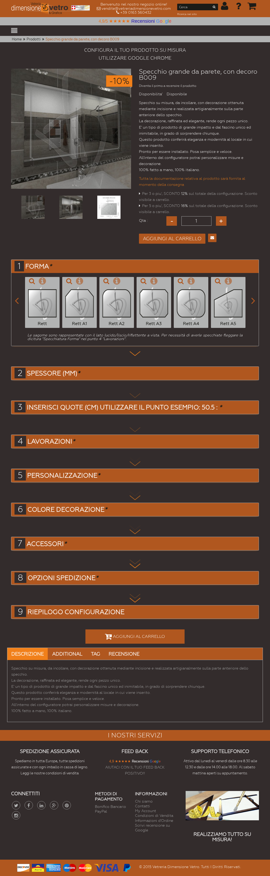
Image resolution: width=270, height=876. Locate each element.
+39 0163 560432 (135, 12)
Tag (95, 654)
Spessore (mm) (53, 373)
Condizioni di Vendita (154, 815)
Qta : (143, 220)
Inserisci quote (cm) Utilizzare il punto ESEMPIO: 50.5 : (124, 407)
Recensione (124, 654)
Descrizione (27, 654)
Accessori (46, 544)
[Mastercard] (85, 867)
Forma (38, 266)
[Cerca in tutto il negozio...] (214, 8)
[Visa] (107, 867)
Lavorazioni (51, 441)
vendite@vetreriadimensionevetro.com (136, 8)
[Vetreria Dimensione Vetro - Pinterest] (66, 805)
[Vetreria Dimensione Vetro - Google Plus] (54, 805)
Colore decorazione (67, 509)
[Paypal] (126, 867)
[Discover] (23, 867)
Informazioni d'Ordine (154, 820)
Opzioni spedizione (63, 578)
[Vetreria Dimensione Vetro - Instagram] (16, 815)
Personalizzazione (63, 475)
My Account (145, 811)
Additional (67, 654)
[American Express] (53, 867)
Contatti (142, 806)
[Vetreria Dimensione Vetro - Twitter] (16, 805)
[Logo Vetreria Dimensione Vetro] (52, 8)
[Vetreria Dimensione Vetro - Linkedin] (41, 805)
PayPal (101, 811)
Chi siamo (144, 801)
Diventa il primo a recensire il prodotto (167, 86)
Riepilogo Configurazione (75, 612)
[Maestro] (69, 867)
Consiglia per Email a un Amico (212, 238)
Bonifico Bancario (110, 806)
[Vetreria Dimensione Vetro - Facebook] (29, 805)
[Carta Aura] (38, 867)
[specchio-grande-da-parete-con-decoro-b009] (33, 207)
